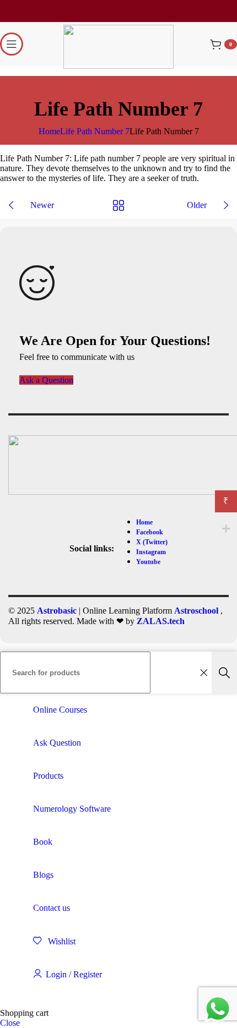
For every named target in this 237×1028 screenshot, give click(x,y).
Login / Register (74, 974)
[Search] (224, 672)
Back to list (119, 205)
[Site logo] (118, 65)
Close (10, 1022)
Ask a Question (46, 380)
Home (49, 131)
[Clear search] (203, 672)
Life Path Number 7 (95, 131)
